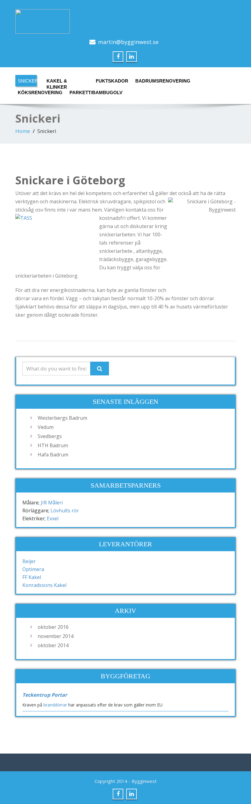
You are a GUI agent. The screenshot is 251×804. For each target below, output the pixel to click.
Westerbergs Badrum (62, 418)
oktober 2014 (53, 645)
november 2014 (55, 636)
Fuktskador (109, 80)
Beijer (29, 561)
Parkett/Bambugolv (91, 92)
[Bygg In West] (125, 21)
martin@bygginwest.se (128, 42)
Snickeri (27, 80)
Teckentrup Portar (44, 695)
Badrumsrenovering (158, 80)
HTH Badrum (53, 445)
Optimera (33, 569)
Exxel (52, 518)
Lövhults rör (65, 510)
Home (22, 131)
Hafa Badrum (53, 455)
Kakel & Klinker (57, 82)
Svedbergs (50, 436)
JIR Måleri (52, 502)
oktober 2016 (53, 627)
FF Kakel (31, 577)
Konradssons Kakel (44, 585)
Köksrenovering (36, 92)
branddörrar (55, 705)
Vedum (46, 427)
